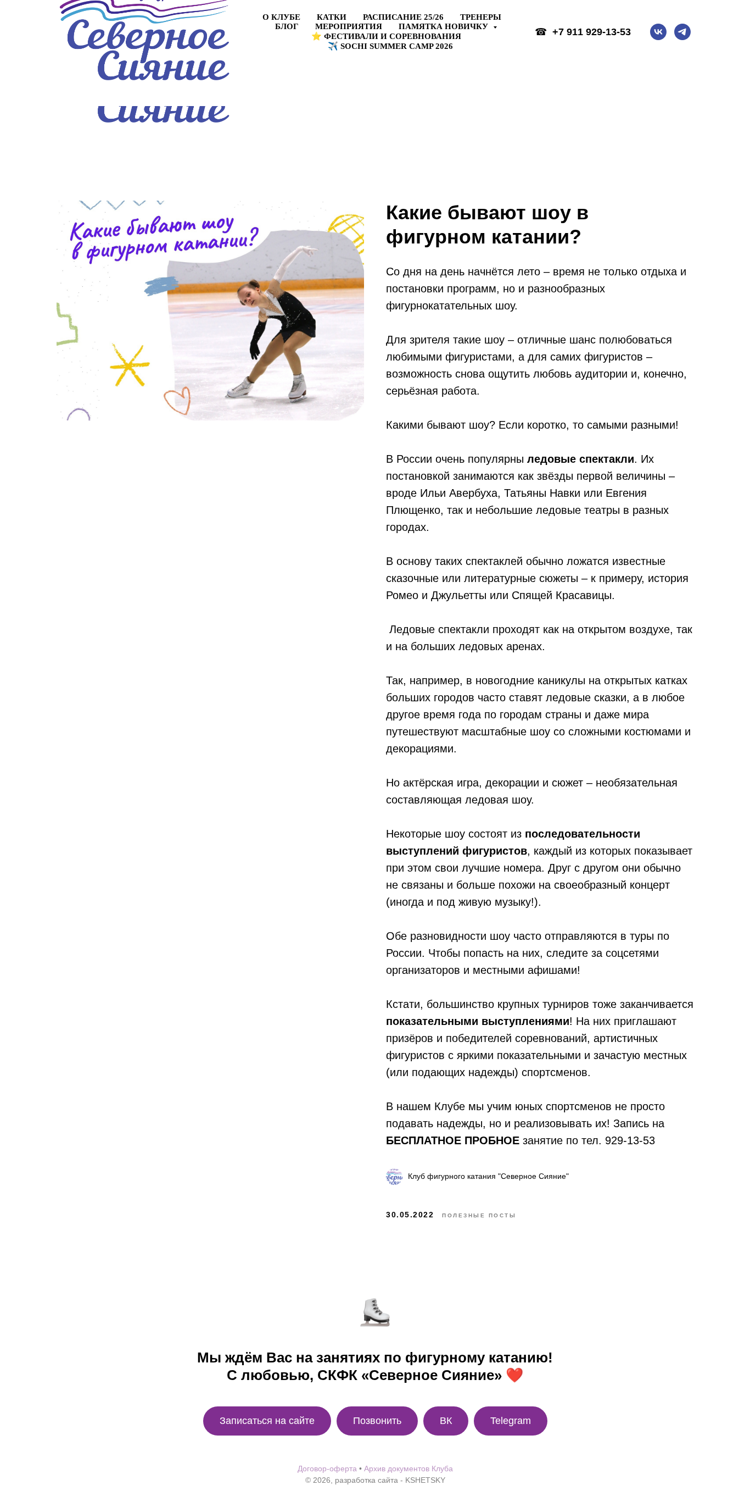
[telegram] (682, 32)
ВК (446, 1420)
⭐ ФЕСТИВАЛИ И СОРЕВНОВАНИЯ (386, 36)
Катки (331, 17)
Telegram (510, 1420)
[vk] (658, 32)
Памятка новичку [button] (444, 26)
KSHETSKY (425, 1480)
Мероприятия (348, 26)
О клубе (281, 17)
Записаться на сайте (267, 1420)
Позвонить (377, 1420)
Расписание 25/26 (403, 17)
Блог (287, 26)
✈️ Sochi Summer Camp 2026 (390, 46)
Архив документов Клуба (408, 1468)
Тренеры (480, 17)
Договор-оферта (327, 1468)
